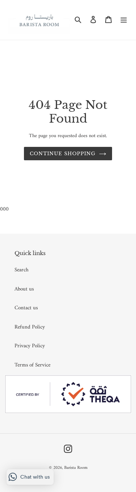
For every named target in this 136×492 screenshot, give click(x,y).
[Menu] (123, 20)
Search (22, 270)
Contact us (26, 308)
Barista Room (75, 468)
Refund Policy (30, 327)
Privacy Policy (30, 346)
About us (24, 289)
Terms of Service (32, 365)
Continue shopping (62, 153)
